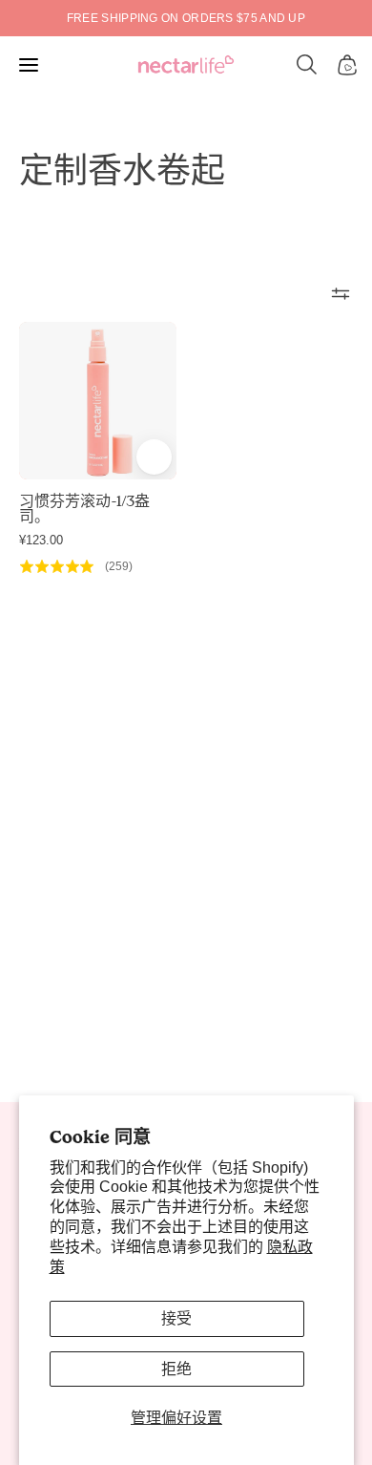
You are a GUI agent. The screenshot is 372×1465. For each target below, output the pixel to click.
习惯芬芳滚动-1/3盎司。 (84, 509)
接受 (176, 1318)
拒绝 (176, 1369)
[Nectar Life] (186, 65)
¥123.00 (41, 540)
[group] (186, 18)
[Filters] (340, 293)
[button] (307, 65)
